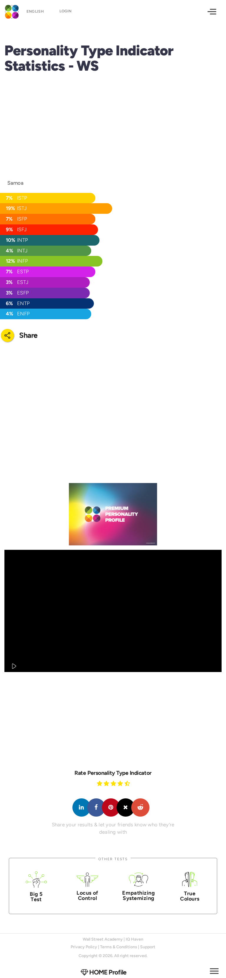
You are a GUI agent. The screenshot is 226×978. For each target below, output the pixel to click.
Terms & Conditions (118, 946)
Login (65, 11)
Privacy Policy (84, 946)
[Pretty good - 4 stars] (120, 783)
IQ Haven (134, 939)
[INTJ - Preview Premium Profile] (113, 514)
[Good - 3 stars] (114, 783)
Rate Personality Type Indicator (112, 773)
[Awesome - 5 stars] (128, 783)
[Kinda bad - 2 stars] (107, 783)
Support (147, 946)
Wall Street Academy (103, 939)
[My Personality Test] (10, 11)
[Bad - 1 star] (100, 783)
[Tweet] (126, 807)
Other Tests (113, 859)
